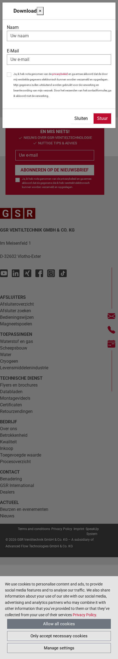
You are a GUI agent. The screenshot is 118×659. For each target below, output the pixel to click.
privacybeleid (60, 73)
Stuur (102, 118)
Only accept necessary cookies (59, 635)
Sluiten (81, 118)
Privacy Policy (84, 615)
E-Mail (13, 50)
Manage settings (59, 648)
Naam (13, 27)
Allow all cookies (59, 623)
